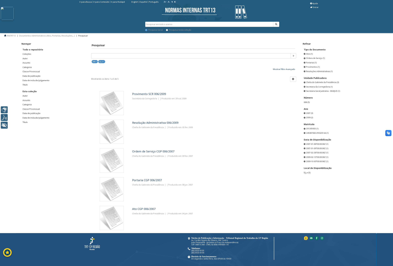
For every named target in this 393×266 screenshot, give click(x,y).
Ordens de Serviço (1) (315, 58)
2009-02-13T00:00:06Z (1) (317, 157)
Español (143, 1)
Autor (25, 58)
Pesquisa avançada (290, 35)
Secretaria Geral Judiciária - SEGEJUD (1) (323, 91)
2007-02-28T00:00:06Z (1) (317, 152)
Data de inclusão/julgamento (36, 80)
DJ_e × (101, 61)
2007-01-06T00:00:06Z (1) (317, 144)
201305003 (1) (312, 128)
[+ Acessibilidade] (4, 125)
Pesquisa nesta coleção (180, 29)
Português (154, 1)
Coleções (27, 54)
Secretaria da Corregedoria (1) (319, 86)
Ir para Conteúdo (101, 1)
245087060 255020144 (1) (317, 133)
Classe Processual (31, 71)
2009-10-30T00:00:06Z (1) (317, 161)
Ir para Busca (86, 1)
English (134, 1)
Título (25, 84)
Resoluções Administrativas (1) (319, 71)
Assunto (26, 62)
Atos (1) (309, 54)
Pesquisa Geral (155, 29)
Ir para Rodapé (118, 1)
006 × (95, 61)
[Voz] (4, 117)
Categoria (27, 67)
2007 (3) (309, 113)
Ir (293, 55)
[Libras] (4, 109)
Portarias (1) (311, 62)
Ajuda (315, 3)
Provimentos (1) (313, 67)
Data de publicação (32, 76)
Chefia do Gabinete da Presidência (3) (322, 82)
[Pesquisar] (276, 24)
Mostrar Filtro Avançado (284, 69)
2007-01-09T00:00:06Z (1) (317, 148)
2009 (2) (309, 117)
